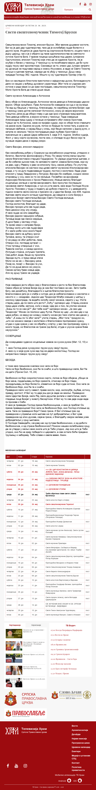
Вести (75, 726)
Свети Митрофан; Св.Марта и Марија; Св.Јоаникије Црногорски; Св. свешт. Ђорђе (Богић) (64, 550)
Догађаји (20, 17)
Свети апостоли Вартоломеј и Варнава (62, 580)
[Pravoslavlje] (25, 713)
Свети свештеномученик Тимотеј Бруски (62, 576)
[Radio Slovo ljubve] (70, 695)
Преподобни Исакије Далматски (59, 522)
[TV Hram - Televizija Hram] (29, 7)
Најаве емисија (30, 17)
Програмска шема (50, 17)
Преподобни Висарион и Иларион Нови (62, 563)
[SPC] (25, 698)
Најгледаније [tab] (15, 625)
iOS (75, 781)
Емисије (39, 17)
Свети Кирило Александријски (58, 571)
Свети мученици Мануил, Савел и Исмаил (63, 615)
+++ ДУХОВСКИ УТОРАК (56, 489)
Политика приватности (78, 768)
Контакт (87, 17)
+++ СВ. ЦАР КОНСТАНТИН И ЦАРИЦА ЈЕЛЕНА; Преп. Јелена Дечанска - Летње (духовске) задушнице (62, 472)
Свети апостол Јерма (54, 526)
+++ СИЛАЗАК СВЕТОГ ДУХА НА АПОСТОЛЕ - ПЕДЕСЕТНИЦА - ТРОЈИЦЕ (65, 479)
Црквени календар (81, 747)
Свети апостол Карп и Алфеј (57, 500)
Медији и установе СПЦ (74, 17)
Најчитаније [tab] (36, 625)
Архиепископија (10, 17)
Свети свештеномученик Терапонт (60, 504)
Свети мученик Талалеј (55, 465)
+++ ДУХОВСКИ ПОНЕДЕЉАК (58, 485)
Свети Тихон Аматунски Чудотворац (60, 610)
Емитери (61, 17)
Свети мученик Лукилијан (56, 543)
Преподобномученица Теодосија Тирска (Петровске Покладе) (62, 516)
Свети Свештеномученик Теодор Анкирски (63, 567)
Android (62, 781)
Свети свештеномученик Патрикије (60, 461)
